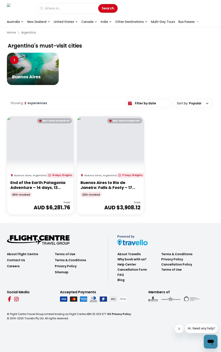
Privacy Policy (66, 266)
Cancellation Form (132, 269)
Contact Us (16, 260)
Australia (13, 22)
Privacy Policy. (121, 314)
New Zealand (36, 22)
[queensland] (191, 299)
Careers (13, 266)
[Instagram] (16, 299)
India (104, 22)
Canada (87, 22)
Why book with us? (132, 259)
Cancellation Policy (176, 264)
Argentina (28, 32)
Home (11, 32)
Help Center (126, 264)
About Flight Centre (22, 254)
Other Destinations (129, 22)
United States (64, 22)
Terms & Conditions (70, 260)
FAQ (120, 275)
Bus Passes (186, 22)
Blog (121, 280)
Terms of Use (65, 254)
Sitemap (61, 272)
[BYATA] (153, 299)
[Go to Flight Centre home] (20, 8)
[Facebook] (9, 299)
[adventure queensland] (170, 299)
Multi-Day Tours (163, 22)
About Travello (129, 254)
